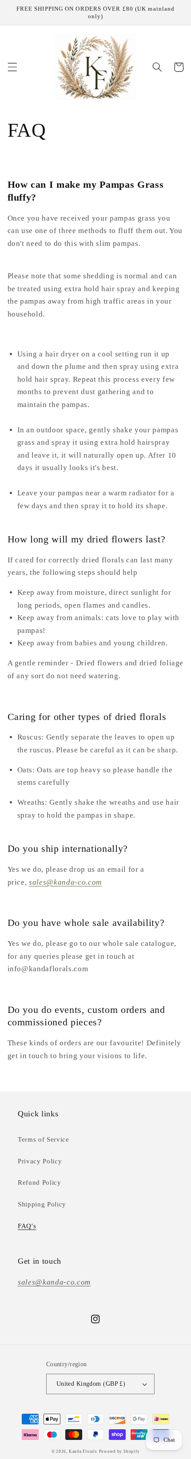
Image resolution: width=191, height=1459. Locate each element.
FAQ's (27, 1226)
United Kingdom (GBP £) (91, 1383)
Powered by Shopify (119, 1451)
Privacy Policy (40, 1161)
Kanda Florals (83, 1451)
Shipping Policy (42, 1204)
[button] (12, 67)
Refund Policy (39, 1182)
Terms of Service (43, 1139)
